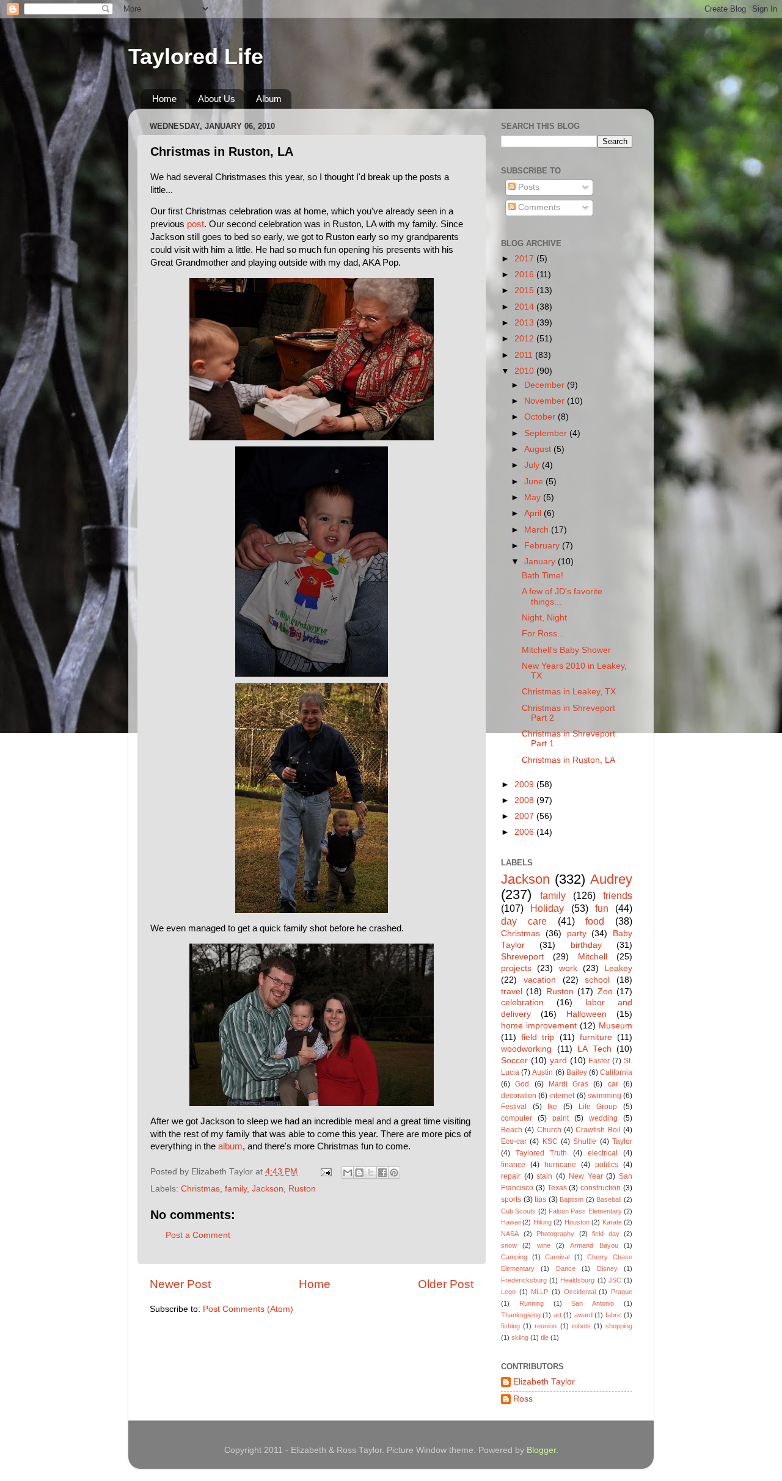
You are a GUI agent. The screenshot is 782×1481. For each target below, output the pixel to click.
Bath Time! (542, 575)
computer (516, 1118)
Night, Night (544, 617)
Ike (552, 1106)
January (541, 561)
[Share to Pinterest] (394, 1172)
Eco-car (514, 1141)
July (533, 465)
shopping (618, 1326)
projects (516, 968)
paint (560, 1118)
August (539, 449)
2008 (525, 800)
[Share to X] (371, 1172)
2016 (525, 274)
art (557, 1315)
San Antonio (592, 1303)
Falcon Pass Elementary (585, 1211)
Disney (607, 1268)
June (535, 481)
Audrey (611, 879)
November (545, 401)
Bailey (576, 1072)
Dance (566, 1268)
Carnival (557, 1257)
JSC (614, 1280)
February (543, 545)
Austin (542, 1072)
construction (600, 1188)
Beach (511, 1130)
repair (511, 1176)
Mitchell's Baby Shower (566, 650)
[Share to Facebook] (382, 1172)
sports (511, 1199)
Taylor (622, 1141)
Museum (615, 1025)
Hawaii (511, 1222)
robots (581, 1326)
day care (524, 920)
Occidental (580, 1291)
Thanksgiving (521, 1315)
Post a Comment (198, 1235)
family (236, 1188)
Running (531, 1303)
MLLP (539, 1291)
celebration (522, 1002)
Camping (514, 1257)
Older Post (445, 1284)
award (583, 1315)
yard (558, 1060)
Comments (538, 207)
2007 (525, 816)
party (576, 933)
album (230, 1146)
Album (269, 98)
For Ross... (543, 633)
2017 (525, 258)
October (541, 416)
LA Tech (594, 1048)
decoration (518, 1095)
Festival (514, 1106)
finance (513, 1164)
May (533, 497)
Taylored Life (195, 56)
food (594, 920)
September (546, 433)
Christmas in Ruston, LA (568, 760)
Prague (621, 1291)
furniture (596, 1037)
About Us (216, 98)
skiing (519, 1337)
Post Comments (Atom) (248, 1309)
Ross (523, 1398)
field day (605, 1233)
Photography (555, 1233)
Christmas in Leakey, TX (569, 691)
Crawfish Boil (598, 1130)
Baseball (608, 1199)
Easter (599, 1061)
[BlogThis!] (359, 1172)
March (537, 529)
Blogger (541, 1450)
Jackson (267, 1188)
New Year (586, 1176)
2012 (525, 338)
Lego (508, 1291)
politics (606, 1164)
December (545, 385)
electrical (603, 1153)
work (568, 968)
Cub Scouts (518, 1211)
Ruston (302, 1188)
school (597, 979)
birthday (586, 945)
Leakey (618, 968)
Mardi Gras (568, 1084)
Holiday (547, 908)
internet (561, 1095)
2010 (525, 371)
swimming (604, 1095)
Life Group (598, 1106)
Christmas (200, 1188)
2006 (525, 832)
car (613, 1084)
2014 (525, 306)
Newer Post (180, 1284)
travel (511, 991)
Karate (612, 1222)
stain (544, 1176)
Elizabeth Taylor (544, 1381)
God (522, 1084)
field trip (537, 1037)
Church (549, 1130)
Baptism (571, 1199)
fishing (510, 1326)
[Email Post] (325, 1171)
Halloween (586, 1014)
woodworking (526, 1048)
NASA (510, 1233)
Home (164, 98)
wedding (603, 1118)
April (534, 513)
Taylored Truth (541, 1153)
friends (617, 895)
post (195, 224)
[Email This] (348, 1172)
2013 (525, 322)
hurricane (560, 1164)
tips (540, 1199)
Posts (527, 187)
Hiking (542, 1222)
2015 (525, 290)
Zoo (605, 991)
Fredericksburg (524, 1280)
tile (545, 1337)
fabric (613, 1315)
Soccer (514, 1060)
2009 (525, 784)
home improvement (539, 1025)
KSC (550, 1141)
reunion (546, 1326)
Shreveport (522, 956)
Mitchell (592, 956)
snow (509, 1245)
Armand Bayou (594, 1245)
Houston (577, 1222)
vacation (540, 979)
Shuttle (584, 1141)
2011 (524, 355)
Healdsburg (577, 1280)
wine (543, 1245)
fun (601, 908)
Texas (557, 1188)
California (616, 1072)
